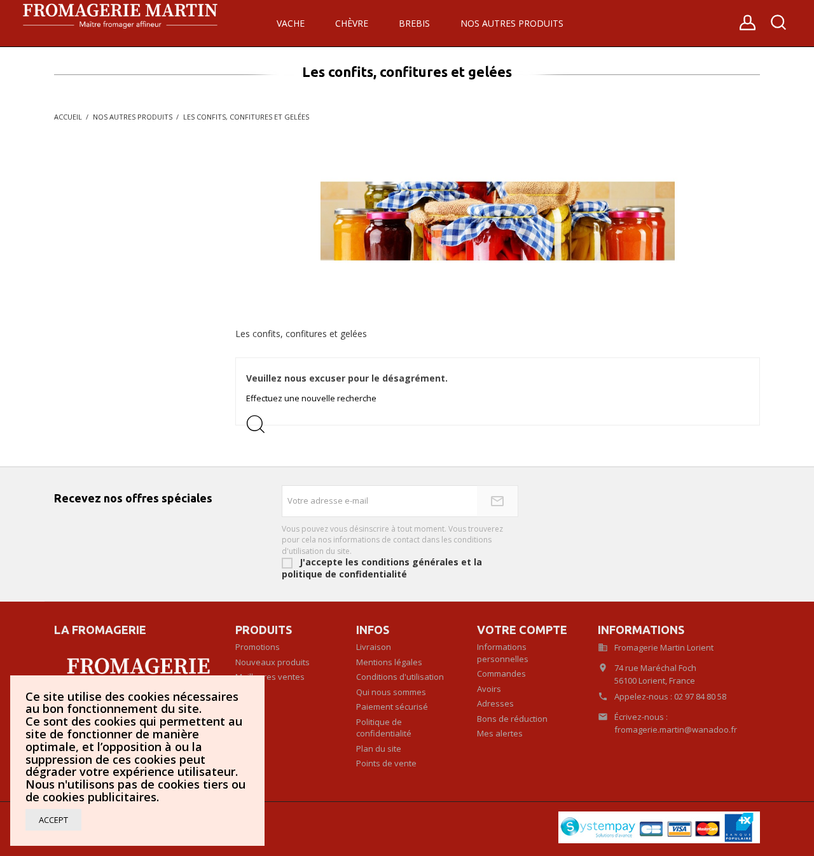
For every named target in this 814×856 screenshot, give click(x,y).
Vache (291, 23)
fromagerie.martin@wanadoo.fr (675, 729)
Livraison (373, 646)
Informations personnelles (502, 653)
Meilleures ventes (270, 676)
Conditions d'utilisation (400, 676)
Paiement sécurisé (392, 706)
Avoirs (489, 688)
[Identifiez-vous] (747, 27)
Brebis (414, 23)
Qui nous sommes (391, 692)
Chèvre (351, 23)
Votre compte (522, 629)
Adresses (495, 703)
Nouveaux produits (272, 662)
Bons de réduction (512, 718)
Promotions (257, 646)
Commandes (501, 673)
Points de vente (386, 763)
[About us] (135, 674)
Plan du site (378, 748)
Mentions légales (389, 662)
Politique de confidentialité (383, 728)
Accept (53, 819)
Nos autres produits (511, 23)
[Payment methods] (659, 826)
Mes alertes (500, 733)
